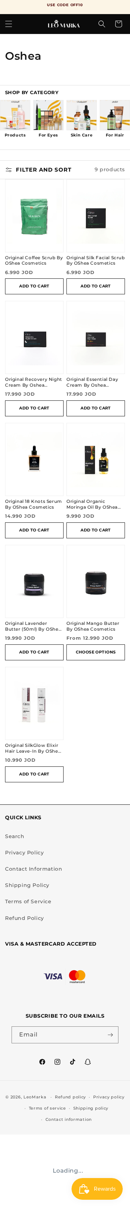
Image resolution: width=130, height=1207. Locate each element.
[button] (9, 24)
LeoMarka (35, 1096)
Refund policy (70, 1096)
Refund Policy (24, 918)
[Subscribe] (110, 1034)
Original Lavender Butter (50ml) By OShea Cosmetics (33, 626)
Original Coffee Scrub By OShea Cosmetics (34, 260)
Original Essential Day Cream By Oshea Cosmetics (92, 382)
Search (15, 836)
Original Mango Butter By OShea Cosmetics (93, 626)
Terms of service (47, 1108)
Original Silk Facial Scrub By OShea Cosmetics (95, 260)
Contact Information (33, 869)
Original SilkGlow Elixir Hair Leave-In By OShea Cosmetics (33, 748)
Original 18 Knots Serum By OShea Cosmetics (33, 504)
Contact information (69, 1119)
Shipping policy (91, 1108)
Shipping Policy (27, 885)
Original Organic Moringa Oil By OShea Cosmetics (92, 504)
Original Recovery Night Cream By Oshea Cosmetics (33, 382)
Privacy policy (109, 1096)
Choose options (96, 652)
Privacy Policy (24, 852)
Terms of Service (28, 901)
